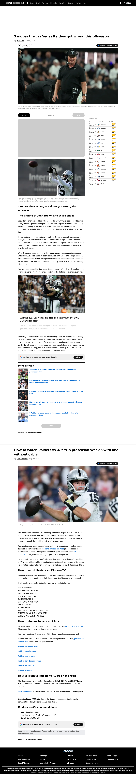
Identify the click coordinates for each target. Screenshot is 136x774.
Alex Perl (20, 41)
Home (20, 432)
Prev (24, 115)
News (32, 3)
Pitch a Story (45, 759)
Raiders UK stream (25, 670)
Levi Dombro (22, 459)
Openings (43, 756)
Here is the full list (25, 691)
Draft (38, 3)
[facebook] (120, 3)
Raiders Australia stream (28, 646)
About (20, 756)
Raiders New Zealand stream (29, 661)
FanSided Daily (24, 759)
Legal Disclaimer (25, 763)
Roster (70, 3)
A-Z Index (70, 763)
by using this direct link (74, 626)
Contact (70, 756)
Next (78, 115)
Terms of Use (91, 759)
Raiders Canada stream (27, 651)
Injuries (78, 3)
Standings (62, 3)
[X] (124, 3)
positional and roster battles (53, 549)
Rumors (45, 3)
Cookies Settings (92, 763)
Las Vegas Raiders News (33, 432)
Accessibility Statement (49, 763)
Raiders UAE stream (26, 666)
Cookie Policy (112, 759)
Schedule (53, 3)
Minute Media (15, 768)
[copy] (30, 45)
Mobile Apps (112, 756)
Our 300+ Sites (91, 756)
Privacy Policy (72, 759)
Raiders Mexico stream (27, 656)
